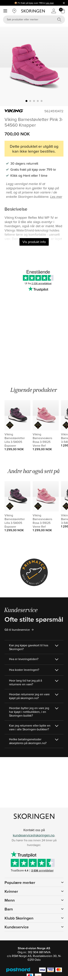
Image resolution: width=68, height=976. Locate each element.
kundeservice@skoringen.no (33, 835)
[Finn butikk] (14, 11)
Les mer (50, 3)
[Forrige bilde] (7, 66)
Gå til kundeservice (17, 629)
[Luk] (64, 3)
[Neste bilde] (60, 66)
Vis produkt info (34, 241)
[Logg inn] (53, 11)
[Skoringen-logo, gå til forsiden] (33, 10)
